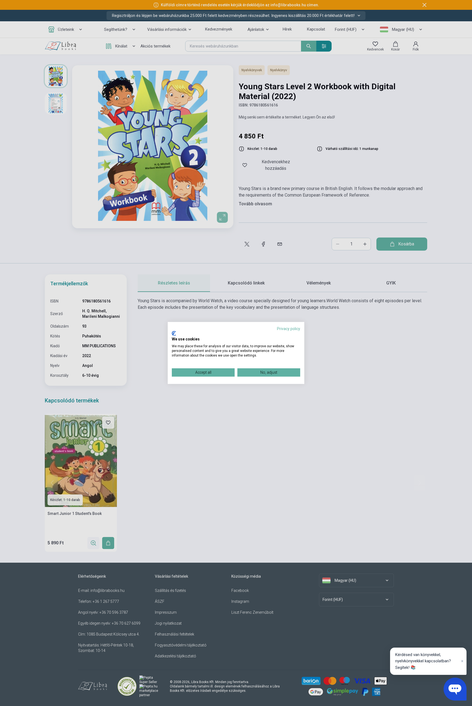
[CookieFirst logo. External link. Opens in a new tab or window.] (174, 333)
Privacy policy (288, 329)
